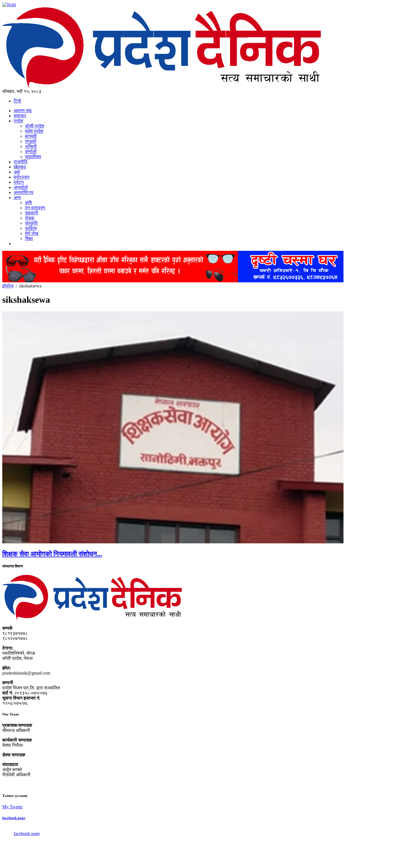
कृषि (28, 202)
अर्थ (17, 172)
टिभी (17, 101)
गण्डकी (30, 141)
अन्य (17, 197)
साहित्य (31, 228)
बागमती (31, 136)
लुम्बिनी (31, 146)
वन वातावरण (35, 207)
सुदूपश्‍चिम (33, 156)
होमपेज (7, 285)
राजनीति (20, 161)
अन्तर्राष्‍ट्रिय (23, 192)
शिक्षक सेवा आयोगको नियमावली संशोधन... (52, 554)
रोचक (29, 218)
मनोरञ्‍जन (21, 177)
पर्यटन (19, 182)
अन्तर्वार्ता (21, 187)
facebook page (13, 818)
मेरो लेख (31, 233)
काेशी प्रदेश (34, 126)
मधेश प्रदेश (34, 131)
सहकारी (31, 212)
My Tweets (12, 806)
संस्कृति (31, 223)
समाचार (20, 115)
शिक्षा (29, 238)
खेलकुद (20, 166)
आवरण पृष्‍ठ (23, 110)
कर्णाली (31, 151)
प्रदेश (18, 120)
